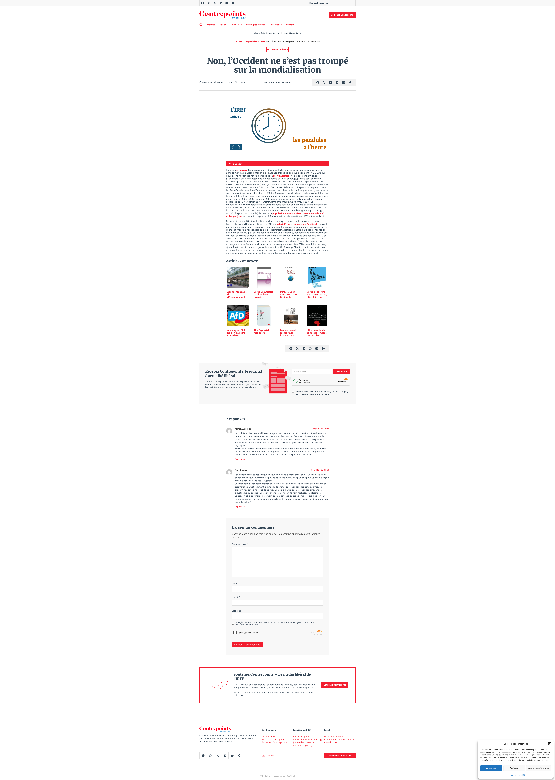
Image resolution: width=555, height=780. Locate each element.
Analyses (211, 25)
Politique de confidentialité (514, 775)
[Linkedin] (221, 3)
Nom (235, 584)
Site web (236, 611)
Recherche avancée (318, 3)
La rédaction (276, 25)
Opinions (223, 25)
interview (241, 170)
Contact (290, 25)
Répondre (240, 459)
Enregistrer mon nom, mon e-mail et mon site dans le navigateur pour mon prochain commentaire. (274, 624)
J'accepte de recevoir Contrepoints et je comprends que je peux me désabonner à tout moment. (322, 393)
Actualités (237, 25)
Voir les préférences (538, 768)
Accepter (491, 768)
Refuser (514, 768)
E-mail (236, 597)
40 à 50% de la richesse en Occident (297, 224)
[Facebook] (203, 3)
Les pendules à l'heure (255, 42)
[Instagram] (209, 3)
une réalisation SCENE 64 (283, 776)
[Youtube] (227, 3)
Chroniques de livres (255, 25)
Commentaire (240, 544)
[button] (549, 743)
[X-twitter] (215, 3)
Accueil (239, 42)
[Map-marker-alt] (233, 3)
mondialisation (281, 176)
